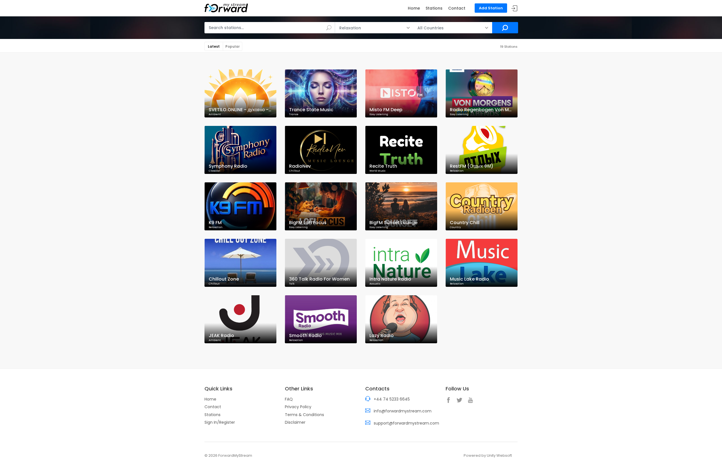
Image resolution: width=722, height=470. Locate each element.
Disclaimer (295, 422)
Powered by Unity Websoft (488, 455)
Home (414, 8)
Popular (232, 46)
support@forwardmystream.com (406, 423)
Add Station (491, 8)
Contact (456, 8)
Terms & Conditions (304, 414)
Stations (434, 8)
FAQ (289, 399)
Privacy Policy (298, 407)
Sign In (514, 8)
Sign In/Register (219, 422)
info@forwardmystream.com (403, 411)
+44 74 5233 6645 (392, 399)
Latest (214, 46)
